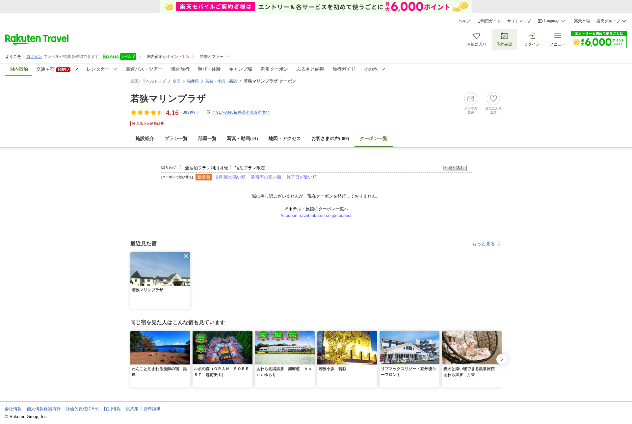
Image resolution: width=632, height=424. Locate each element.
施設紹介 (145, 138)
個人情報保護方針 (44, 408)
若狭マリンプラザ (168, 98)
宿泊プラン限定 (250, 167)
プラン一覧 (176, 138)
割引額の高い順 (231, 177)
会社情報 (13, 408)
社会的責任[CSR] (82, 408)
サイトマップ (519, 21)
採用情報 (112, 408)
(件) (188, 112)
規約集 (132, 408)
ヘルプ (464, 21)
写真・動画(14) (242, 138)
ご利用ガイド (489, 21)
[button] (186, 256)
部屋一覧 (207, 138)
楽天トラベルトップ (148, 81)
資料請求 (152, 408)
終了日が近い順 (302, 177)
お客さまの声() (330, 138)
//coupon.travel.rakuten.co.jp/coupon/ (316, 215)
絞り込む (455, 168)
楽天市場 (582, 21)
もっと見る (483, 243)
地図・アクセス (285, 138)
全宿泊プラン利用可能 (206, 167)
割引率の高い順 (266, 177)
